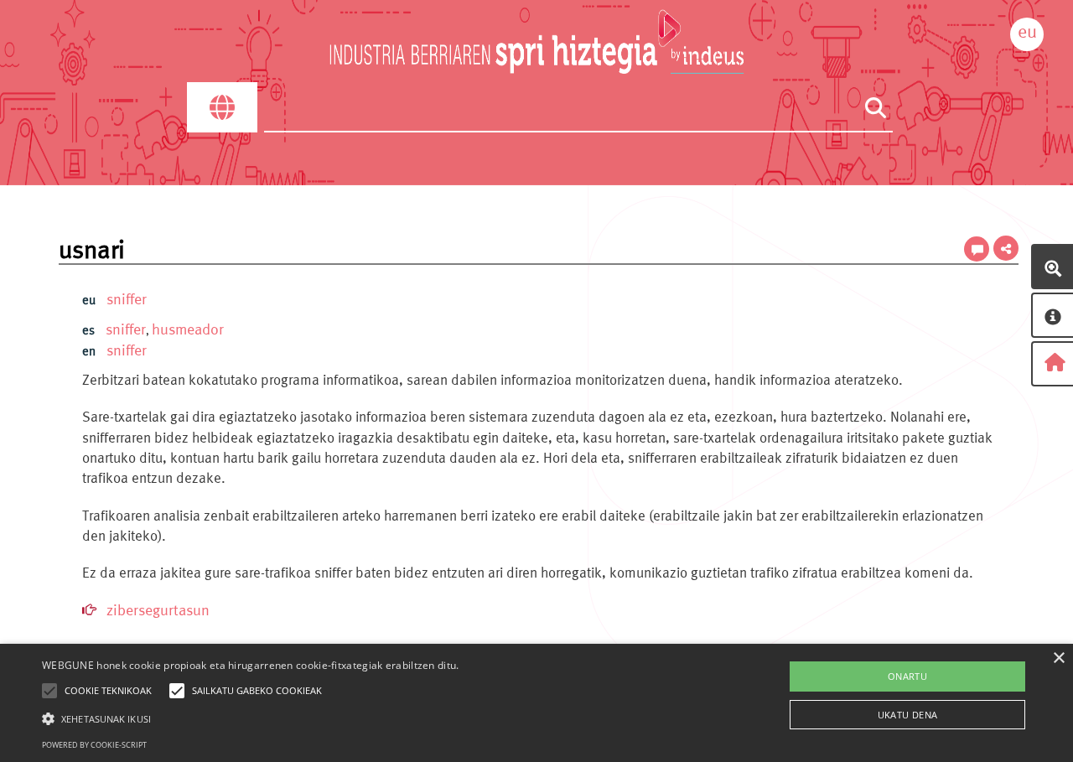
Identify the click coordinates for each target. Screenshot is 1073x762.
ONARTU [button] (907, 676)
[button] (250, 718)
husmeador (188, 329)
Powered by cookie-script (94, 744)
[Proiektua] (1052, 315)
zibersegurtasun (158, 610)
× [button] (1058, 658)
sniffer (126, 299)
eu (1027, 31)
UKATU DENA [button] (908, 714)
